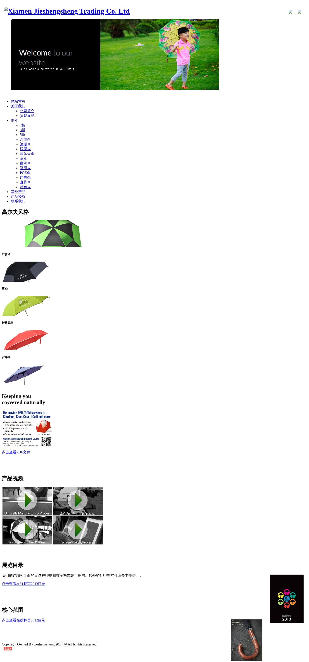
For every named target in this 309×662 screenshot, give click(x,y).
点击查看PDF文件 (16, 452)
